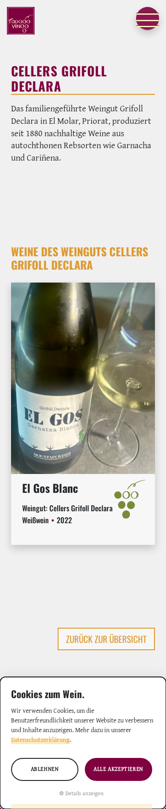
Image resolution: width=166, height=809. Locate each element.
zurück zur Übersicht (106, 639)
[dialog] (83, 743)
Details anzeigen (84, 793)
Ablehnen (45, 769)
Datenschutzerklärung (40, 739)
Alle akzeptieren (118, 769)
